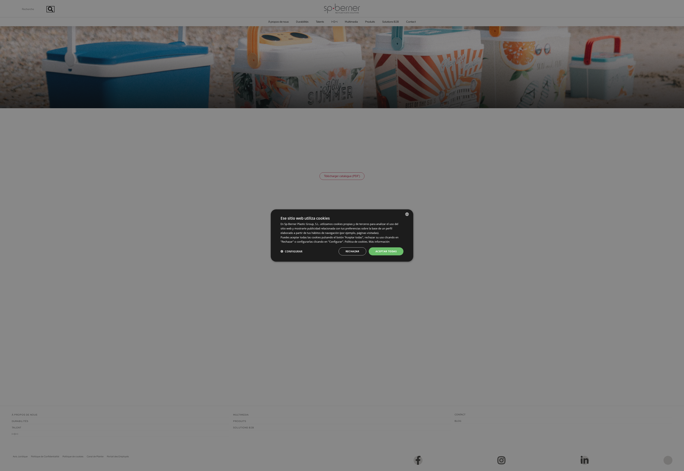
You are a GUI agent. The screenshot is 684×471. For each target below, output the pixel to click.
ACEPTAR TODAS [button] (386, 251)
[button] (291, 251)
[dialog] (342, 235)
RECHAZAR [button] (352, 251)
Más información (379, 241)
